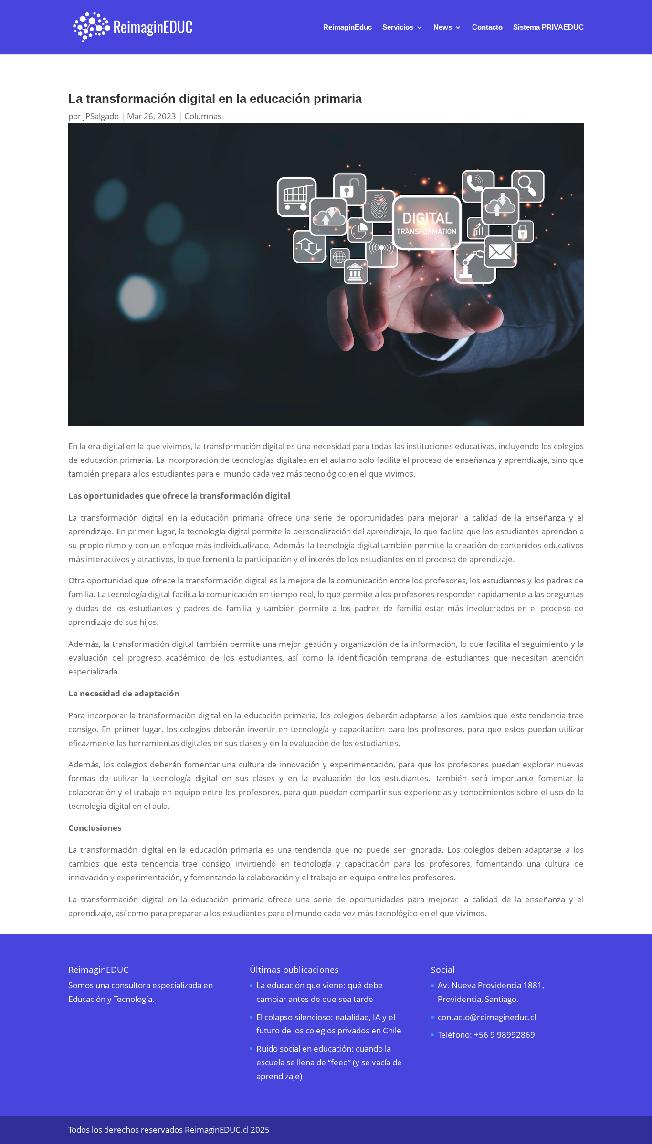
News (442, 27)
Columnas (202, 116)
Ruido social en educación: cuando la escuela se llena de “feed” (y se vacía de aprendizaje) (329, 1062)
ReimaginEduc (347, 27)
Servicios (397, 27)
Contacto (487, 27)
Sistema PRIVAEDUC (548, 27)
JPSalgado (101, 116)
